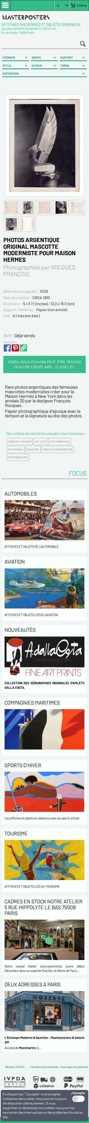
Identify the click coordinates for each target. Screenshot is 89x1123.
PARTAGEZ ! (10, 342)
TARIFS (36, 57)
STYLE (7, 65)
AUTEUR (36, 65)
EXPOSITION (11, 73)
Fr (58, 5)
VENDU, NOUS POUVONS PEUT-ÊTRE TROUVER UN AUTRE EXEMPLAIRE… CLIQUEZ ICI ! (44, 364)
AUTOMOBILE (15, 449)
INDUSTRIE (33, 449)
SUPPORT (66, 57)
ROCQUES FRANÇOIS (19, 441)
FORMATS (9, 57)
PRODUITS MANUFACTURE (58, 449)
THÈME (64, 65)
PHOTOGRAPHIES (60, 441)
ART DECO (41, 441)
